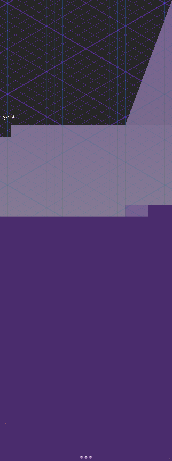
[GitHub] (81, 457)
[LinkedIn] (86, 457)
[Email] (90, 457)
